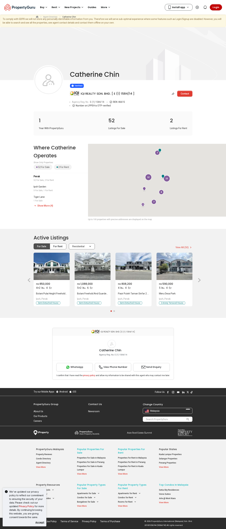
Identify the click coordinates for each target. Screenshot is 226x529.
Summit (139, 433)
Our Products (40, 416)
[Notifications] (205, 7)
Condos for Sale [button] (84, 497)
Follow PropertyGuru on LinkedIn (183, 392)
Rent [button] (54, 7)
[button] (28, 280)
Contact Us (95, 404)
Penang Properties (167, 463)
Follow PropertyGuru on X (187, 392)
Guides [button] (92, 7)
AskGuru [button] (40, 494)
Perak (37, 176)
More (104, 7)
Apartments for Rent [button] (127, 493)
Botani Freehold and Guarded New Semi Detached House (106, 293)
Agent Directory (43, 463)
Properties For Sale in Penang (90, 462)
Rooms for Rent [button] (125, 502)
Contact (185, 93)
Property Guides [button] (43, 498)
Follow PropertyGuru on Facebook (167, 392)
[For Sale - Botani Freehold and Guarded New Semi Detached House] (93, 266)
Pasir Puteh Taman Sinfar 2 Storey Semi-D (140, 293)
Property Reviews (44, 454)
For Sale (42, 246)
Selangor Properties (168, 459)
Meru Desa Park (167, 293)
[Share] (173, 94)
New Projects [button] (72, 7)
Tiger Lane (39, 197)
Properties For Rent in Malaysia (132, 458)
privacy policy (89, 375)
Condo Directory (43, 459)
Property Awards (87, 433)
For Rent (58, 246)
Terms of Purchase (110, 521)
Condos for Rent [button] (126, 497)
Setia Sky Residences (169, 490)
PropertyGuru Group (46, 404)
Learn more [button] (66, 77)
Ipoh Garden (40, 186)
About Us (38, 411)
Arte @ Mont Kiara (167, 498)
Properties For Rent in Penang (131, 462)
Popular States (168, 449)
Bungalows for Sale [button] (86, 502)
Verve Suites (165, 494)
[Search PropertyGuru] (187, 419)
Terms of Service (69, 521)
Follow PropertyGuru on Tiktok (191, 392)
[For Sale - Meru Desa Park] (175, 266)
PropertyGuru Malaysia (50, 449)
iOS (74, 391)
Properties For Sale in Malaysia (91, 458)
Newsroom (94, 411)
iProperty (41, 432)
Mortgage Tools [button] (43, 490)
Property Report (185, 432)
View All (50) (182, 247)
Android (63, 391)
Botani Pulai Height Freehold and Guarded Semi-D (62, 293)
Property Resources (48, 484)
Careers (38, 421)
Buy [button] (42, 7)
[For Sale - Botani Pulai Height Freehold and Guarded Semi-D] (52, 266)
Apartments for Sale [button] (86, 493)
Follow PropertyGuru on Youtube (178, 392)
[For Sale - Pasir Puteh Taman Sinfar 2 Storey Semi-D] (133, 266)
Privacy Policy (26, 506)
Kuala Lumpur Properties (170, 454)
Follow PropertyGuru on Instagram (173, 392)
